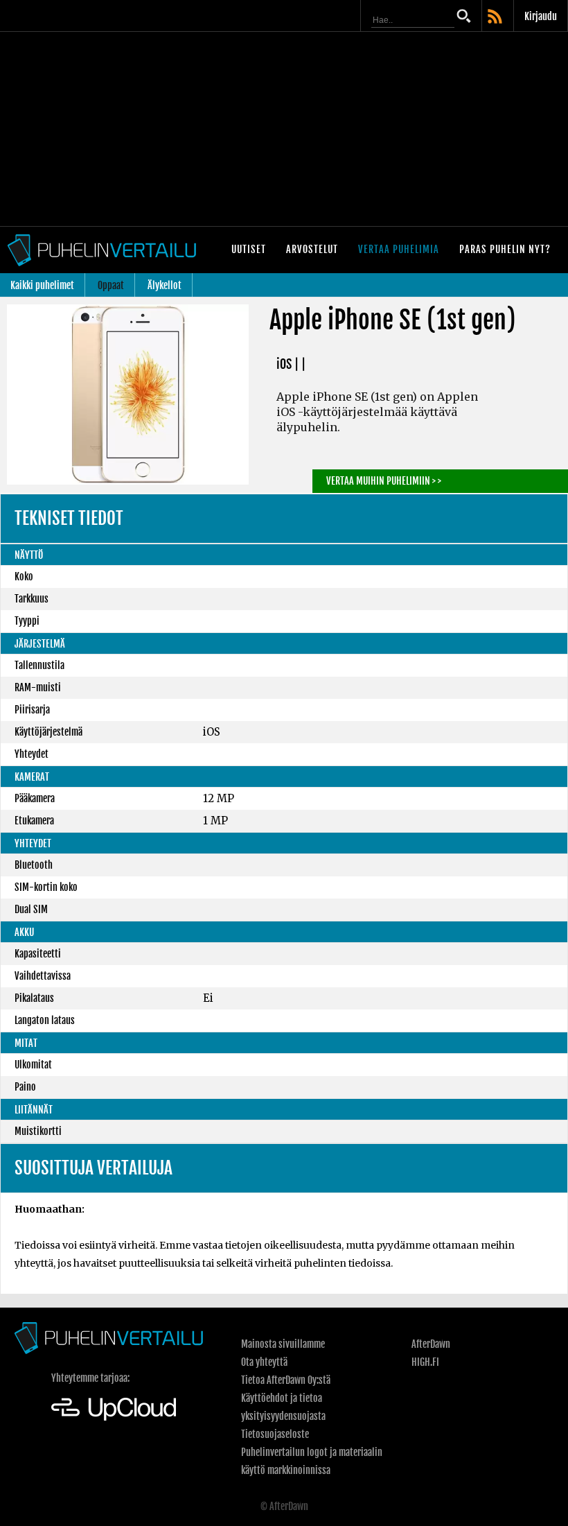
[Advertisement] (284, 129)
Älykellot (164, 285)
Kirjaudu (540, 16)
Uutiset (248, 249)
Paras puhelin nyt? (505, 249)
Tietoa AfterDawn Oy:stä (285, 1380)
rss (496, 17)
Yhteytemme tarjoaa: (90, 1378)
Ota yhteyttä (264, 1362)
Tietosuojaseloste (275, 1434)
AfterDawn (430, 1344)
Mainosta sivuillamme (283, 1344)
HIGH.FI (425, 1362)
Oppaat (111, 285)
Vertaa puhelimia (398, 249)
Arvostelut (312, 249)
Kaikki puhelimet (42, 285)
